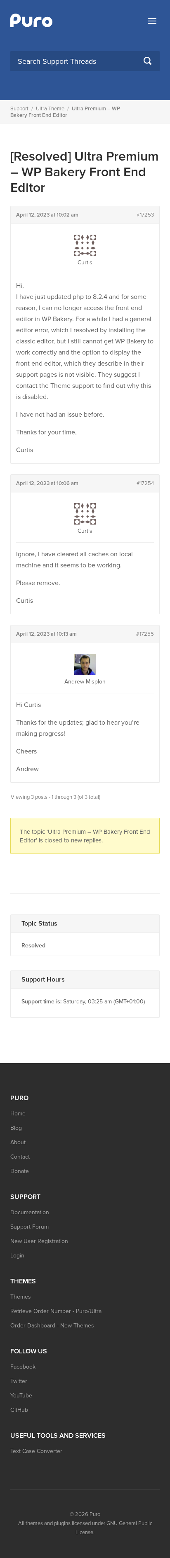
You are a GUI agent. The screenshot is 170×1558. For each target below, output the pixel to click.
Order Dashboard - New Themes (52, 1325)
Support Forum (29, 1226)
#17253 (145, 215)
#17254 (145, 483)
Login (17, 1255)
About (18, 1142)
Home (18, 1113)
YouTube (21, 1395)
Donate (19, 1171)
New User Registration (39, 1241)
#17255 (145, 634)
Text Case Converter (36, 1451)
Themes (20, 1296)
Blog (16, 1127)
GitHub (19, 1409)
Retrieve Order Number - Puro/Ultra (56, 1311)
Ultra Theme (50, 108)
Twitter (18, 1381)
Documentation (29, 1212)
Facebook (22, 1366)
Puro (95, 1514)
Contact (20, 1156)
